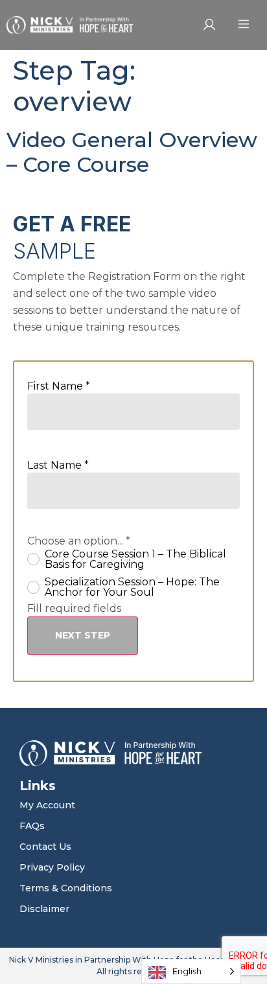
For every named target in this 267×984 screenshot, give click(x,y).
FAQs (32, 826)
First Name (58, 386)
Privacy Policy (52, 867)
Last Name (58, 465)
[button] (243, 25)
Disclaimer (44, 909)
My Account (47, 805)
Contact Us (45, 846)
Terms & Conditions (65, 888)
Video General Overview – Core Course (131, 152)
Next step (82, 635)
